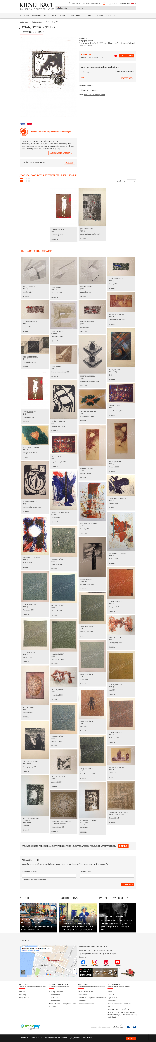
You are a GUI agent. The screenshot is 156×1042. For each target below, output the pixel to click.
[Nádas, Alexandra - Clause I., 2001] (121, 755)
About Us (111, 995)
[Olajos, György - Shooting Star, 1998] (92, 608)
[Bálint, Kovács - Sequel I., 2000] (121, 439)
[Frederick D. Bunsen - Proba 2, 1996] (121, 485)
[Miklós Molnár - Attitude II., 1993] (63, 761)
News (110, 992)
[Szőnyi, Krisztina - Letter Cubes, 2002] (35, 344)
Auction (22, 992)
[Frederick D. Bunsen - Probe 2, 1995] (63, 490)
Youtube (118, 966)
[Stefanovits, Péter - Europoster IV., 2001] (92, 399)
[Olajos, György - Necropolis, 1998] (63, 588)
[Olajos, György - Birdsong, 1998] (121, 714)
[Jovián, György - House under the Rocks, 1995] (92, 207)
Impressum (112, 1001)
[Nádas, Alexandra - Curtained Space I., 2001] (121, 302)
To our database (54, 1001)
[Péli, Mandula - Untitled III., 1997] (92, 270)
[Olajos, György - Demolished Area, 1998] (92, 750)
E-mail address (85, 872)
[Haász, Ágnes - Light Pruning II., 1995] (63, 444)
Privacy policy (39, 880)
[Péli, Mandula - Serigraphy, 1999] (63, 315)
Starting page (24, 22)
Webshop (36, 15)
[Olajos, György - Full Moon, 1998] (35, 586)
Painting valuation (56, 992)
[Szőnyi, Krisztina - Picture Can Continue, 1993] (92, 354)
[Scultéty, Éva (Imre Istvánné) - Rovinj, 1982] (92, 800)
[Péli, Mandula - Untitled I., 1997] (35, 270)
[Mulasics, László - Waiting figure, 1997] (35, 740)
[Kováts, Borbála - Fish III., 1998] (92, 309)
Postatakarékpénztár (86, 1004)
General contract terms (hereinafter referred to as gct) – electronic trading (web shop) (122, 1014)
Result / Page (121, 181)
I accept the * (35, 880)
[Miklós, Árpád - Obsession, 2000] (63, 677)
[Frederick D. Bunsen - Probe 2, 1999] (121, 531)
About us (110, 15)
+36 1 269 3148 (76, 3)
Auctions (24, 15)
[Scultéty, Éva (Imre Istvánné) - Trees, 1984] (35, 795)
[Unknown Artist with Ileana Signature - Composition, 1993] (121, 795)
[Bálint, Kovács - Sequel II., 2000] (92, 445)
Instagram (94, 966)
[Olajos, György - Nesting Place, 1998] (63, 635)
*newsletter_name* (29, 872)
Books (100, 15)
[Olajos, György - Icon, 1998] (121, 666)
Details (89, 1038)
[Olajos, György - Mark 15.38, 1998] (63, 541)
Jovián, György (37, 22)
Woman (90, 86)
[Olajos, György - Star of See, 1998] (63, 718)
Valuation (88, 15)
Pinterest (106, 966)
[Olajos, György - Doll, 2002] (92, 703)
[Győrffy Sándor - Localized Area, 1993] (63, 399)
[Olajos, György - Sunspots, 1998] (121, 583)
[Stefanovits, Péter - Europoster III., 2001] (35, 435)
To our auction (54, 995)
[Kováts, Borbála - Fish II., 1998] (121, 266)
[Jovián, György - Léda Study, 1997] (63, 207)
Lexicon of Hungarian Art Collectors (92, 998)
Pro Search (82, 1001)
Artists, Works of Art (54, 15)
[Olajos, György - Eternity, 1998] (35, 634)
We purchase (24, 998)
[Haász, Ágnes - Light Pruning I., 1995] (121, 393)
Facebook (83, 966)
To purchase (53, 998)
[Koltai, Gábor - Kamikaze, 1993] (35, 685)
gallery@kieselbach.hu (93, 3)
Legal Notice (112, 998)
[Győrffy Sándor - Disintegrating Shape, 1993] (35, 480)
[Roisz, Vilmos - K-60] (121, 347)
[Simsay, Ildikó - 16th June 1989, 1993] (92, 557)
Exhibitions (74, 15)
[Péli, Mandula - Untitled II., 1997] (63, 271)
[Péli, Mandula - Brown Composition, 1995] (63, 354)
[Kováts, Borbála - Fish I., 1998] (35, 309)
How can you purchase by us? (119, 1009)
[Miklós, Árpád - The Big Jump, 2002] (121, 625)
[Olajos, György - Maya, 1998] (92, 656)
